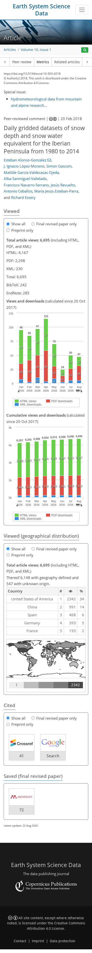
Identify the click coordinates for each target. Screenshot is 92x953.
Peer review (21, 62)
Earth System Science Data (41, 9)
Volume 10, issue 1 (36, 50)
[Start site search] (84, 50)
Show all (18, 223)
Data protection (62, 941)
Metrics (43, 62)
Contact (20, 941)
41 (21, 756)
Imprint (38, 941)
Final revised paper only (56, 223)
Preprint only (22, 230)
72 (21, 810)
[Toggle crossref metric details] (21, 742)
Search (53, 756)
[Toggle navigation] (81, 9)
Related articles (67, 62)
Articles (10, 50)
